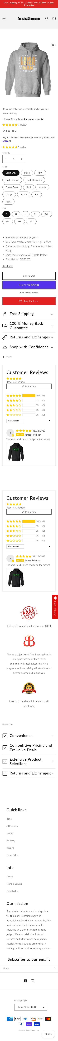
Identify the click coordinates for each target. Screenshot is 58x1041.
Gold (29, 187)
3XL (8, 221)
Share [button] (8, 356)
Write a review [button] (29, 386)
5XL (31, 221)
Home (9, 818)
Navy (40, 172)
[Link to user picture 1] (15, 451)
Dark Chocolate (34, 180)
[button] (4, 18)
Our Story (10, 840)
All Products (12, 826)
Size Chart (7, 265)
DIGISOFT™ (25, 259)
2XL (46, 214)
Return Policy (12, 855)
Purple (24, 194)
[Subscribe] (54, 968)
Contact (10, 833)
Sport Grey (11, 172)
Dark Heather (12, 180)
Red (36, 194)
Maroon (42, 187)
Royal (8, 201)
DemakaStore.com (32, 1030)
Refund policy (12, 891)
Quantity (6, 152)
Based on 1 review (15, 381)
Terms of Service (14, 883)
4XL (19, 221)
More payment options (29, 292)
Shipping (10, 847)
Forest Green (12, 187)
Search (9, 876)
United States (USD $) (27, 1007)
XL (35, 214)
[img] (24, 430)
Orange (9, 194)
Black (27, 172)
